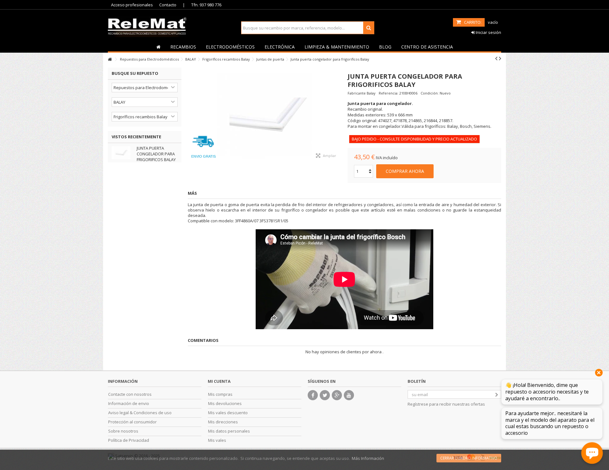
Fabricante (357, 93)
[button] (183, 46)
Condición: (430, 93)
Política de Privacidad (128, 440)
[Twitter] (325, 395)
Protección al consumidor (132, 422)
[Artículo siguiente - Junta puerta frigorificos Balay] (500, 58)
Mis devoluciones (225, 403)
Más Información (368, 458)
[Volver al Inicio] (110, 59)
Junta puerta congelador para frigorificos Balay (156, 153)
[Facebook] (313, 395)
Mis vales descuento (228, 412)
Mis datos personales (229, 431)
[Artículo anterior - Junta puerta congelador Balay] (496, 58)
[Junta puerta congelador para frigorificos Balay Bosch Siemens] (264, 115)
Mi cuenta (219, 381)
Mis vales (217, 440)
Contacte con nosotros (130, 394)
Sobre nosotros (123, 431)
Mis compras (220, 394)
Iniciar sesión (488, 32)
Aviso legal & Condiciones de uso (140, 412)
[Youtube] (349, 395)
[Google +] (337, 395)
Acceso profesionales (132, 5)
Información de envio (128, 403)
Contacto (167, 5)
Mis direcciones (223, 422)
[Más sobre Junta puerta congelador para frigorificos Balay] (123, 152)
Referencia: (388, 93)
